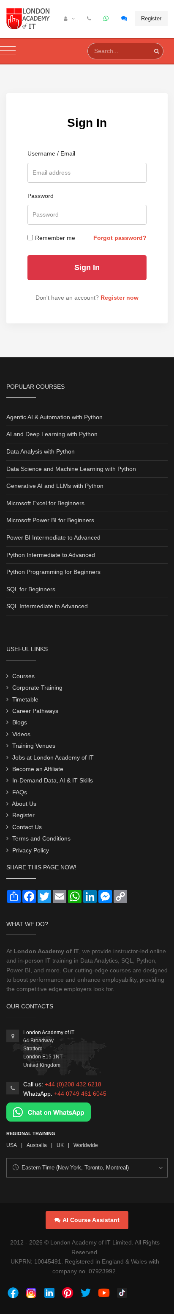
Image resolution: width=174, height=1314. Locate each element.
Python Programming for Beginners (53, 571)
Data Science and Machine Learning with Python (71, 468)
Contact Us (27, 827)
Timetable (25, 699)
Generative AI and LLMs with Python (54, 485)
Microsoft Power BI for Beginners (50, 520)
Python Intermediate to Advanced (50, 554)
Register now (120, 297)
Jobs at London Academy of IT (53, 757)
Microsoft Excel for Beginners (45, 503)
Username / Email (51, 153)
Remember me (55, 237)
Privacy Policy (30, 850)
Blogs (19, 722)
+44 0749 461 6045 (80, 1093)
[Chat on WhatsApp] (48, 1111)
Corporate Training (37, 687)
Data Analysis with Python (40, 451)
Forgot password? (120, 237)
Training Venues (33, 745)
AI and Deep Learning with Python (52, 434)
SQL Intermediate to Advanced (47, 606)
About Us (24, 803)
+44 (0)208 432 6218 (73, 1084)
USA (11, 1145)
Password (40, 195)
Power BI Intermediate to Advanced (53, 537)
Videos (21, 734)
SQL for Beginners (30, 589)
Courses (23, 676)
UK (60, 1145)
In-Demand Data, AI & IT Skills (52, 780)
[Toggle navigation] (8, 51)
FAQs (19, 792)
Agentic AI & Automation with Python (54, 417)
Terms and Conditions (41, 838)
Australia (37, 1145)
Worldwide (85, 1145)
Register (151, 18)
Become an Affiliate (37, 769)
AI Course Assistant (91, 1220)
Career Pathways (35, 710)
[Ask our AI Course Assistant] (124, 18)
